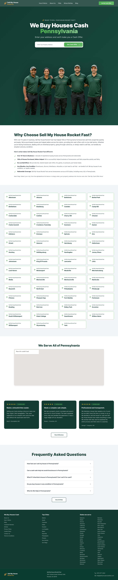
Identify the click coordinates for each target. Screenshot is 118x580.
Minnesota (82, 560)
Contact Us (7, 533)
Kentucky (82, 548)
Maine (81, 552)
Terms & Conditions (9, 535)
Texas (99, 550)
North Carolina (101, 531)
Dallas (43, 524)
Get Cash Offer (72, 44)
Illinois (81, 541)
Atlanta (44, 518)
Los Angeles (45, 529)
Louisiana (82, 550)
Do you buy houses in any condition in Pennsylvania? (45, 484)
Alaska (81, 519)
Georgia (82, 535)
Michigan (82, 558)
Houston (44, 527)
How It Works (43, 3)
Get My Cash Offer (106, 3)
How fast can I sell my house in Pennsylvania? (43, 463)
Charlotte (44, 522)
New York (100, 529)
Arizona (82, 521)
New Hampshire (102, 523)
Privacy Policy (7, 529)
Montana (100, 518)
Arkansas (82, 523)
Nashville (44, 533)
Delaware (82, 531)
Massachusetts (84, 556)
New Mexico (101, 527)
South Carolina (101, 544)
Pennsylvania (101, 541)
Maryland (82, 554)
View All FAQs (59, 499)
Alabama (82, 518)
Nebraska (100, 519)
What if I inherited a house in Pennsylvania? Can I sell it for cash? (49, 477)
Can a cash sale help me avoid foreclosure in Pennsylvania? (47, 470)
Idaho (81, 539)
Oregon (99, 539)
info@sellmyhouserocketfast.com (105, 575)
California (82, 525)
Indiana (82, 543)
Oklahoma (100, 537)
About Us (53, 3)
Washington (101, 558)
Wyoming (100, 564)
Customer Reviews (9, 524)
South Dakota (101, 546)
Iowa (81, 544)
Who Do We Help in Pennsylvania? (39, 491)
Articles (6, 527)
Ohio (99, 535)
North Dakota (101, 533)
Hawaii (81, 537)
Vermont (100, 554)
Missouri (82, 564)
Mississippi (82, 562)
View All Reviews (59, 435)
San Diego (44, 542)
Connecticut (83, 529)
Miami (43, 531)
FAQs (59, 3)
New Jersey (101, 525)
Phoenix (44, 538)
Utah (99, 552)
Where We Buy (68, 3)
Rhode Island (101, 543)
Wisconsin (100, 562)
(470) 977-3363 (101, 573)
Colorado (82, 527)
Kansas (82, 546)
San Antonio (45, 540)
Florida (81, 533)
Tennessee (100, 548)
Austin (43, 520)
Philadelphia (45, 535)
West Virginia (101, 560)
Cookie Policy (7, 531)
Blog (76, 3)
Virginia (99, 556)
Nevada (100, 521)
